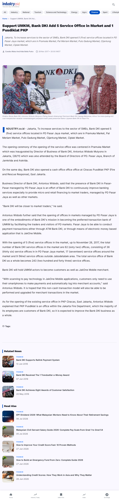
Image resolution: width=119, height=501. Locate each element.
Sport (105, 12)
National (26, 12)
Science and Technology (56, 12)
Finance (94, 12)
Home (4, 19)
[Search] (114, 4)
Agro (84, 12)
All (5, 12)
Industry (14, 12)
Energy (74, 12)
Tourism (37, 12)
